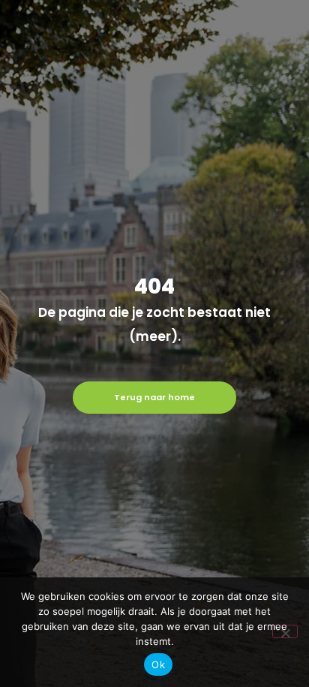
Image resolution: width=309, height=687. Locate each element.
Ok (158, 664)
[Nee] (285, 631)
